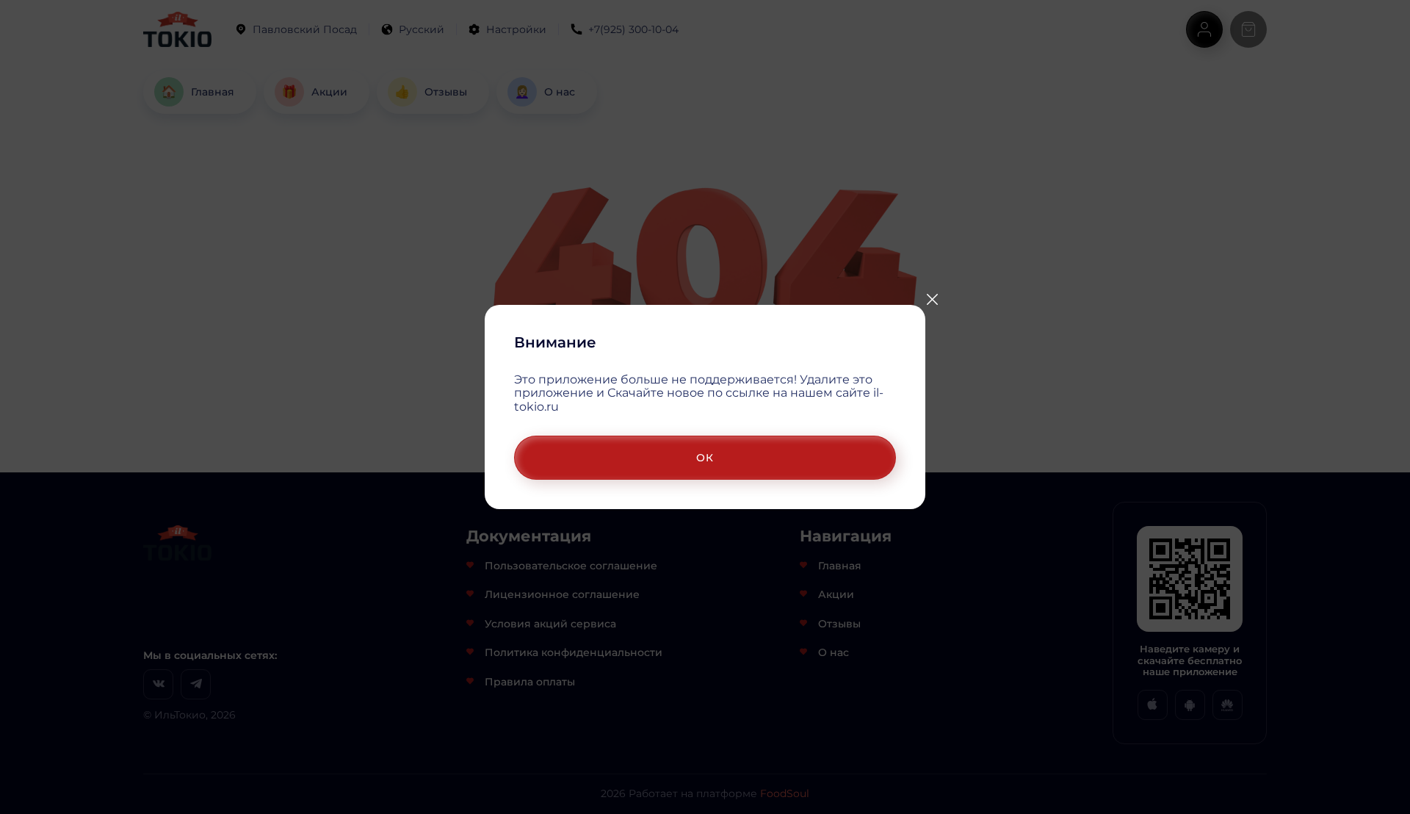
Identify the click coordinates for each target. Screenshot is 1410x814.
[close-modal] (932, 299)
